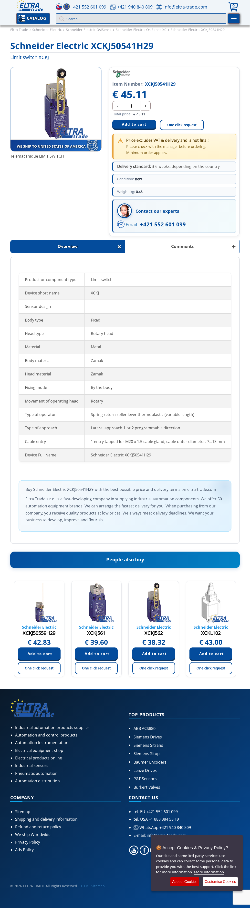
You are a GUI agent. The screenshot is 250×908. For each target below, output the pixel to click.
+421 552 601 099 (163, 224)
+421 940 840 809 (135, 7)
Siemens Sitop (147, 753)
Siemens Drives (148, 737)
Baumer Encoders (150, 762)
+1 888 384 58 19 (163, 819)
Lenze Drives (145, 770)
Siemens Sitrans (148, 745)
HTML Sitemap (93, 886)
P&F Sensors (145, 778)
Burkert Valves (147, 787)
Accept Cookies (185, 881)
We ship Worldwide (33, 834)
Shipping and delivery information (46, 819)
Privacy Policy (27, 842)
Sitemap (22, 811)
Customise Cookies (220, 881)
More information (209, 871)
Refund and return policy (38, 826)
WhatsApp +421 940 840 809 (164, 827)
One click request (182, 124)
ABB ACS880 (145, 728)
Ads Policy (24, 849)
